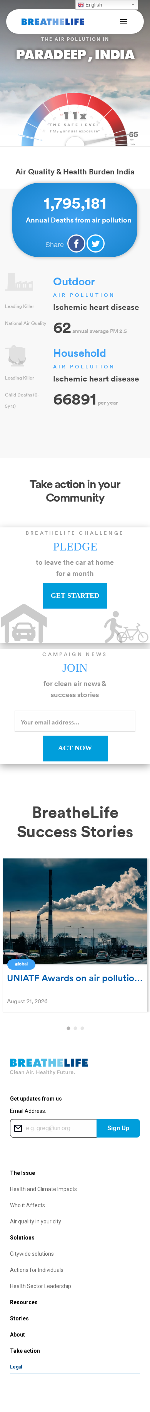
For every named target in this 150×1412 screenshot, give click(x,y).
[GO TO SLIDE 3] (81, 1028)
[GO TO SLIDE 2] (75, 1028)
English (93, 5)
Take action (25, 1351)
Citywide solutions (32, 1254)
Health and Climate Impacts (43, 1189)
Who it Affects (27, 1205)
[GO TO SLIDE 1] (68, 1028)
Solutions (22, 1238)
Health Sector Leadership (40, 1286)
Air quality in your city (35, 1221)
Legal (16, 1367)
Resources (24, 1302)
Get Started (75, 595)
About (17, 1335)
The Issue (22, 1173)
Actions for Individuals (36, 1270)
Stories (19, 1318)
